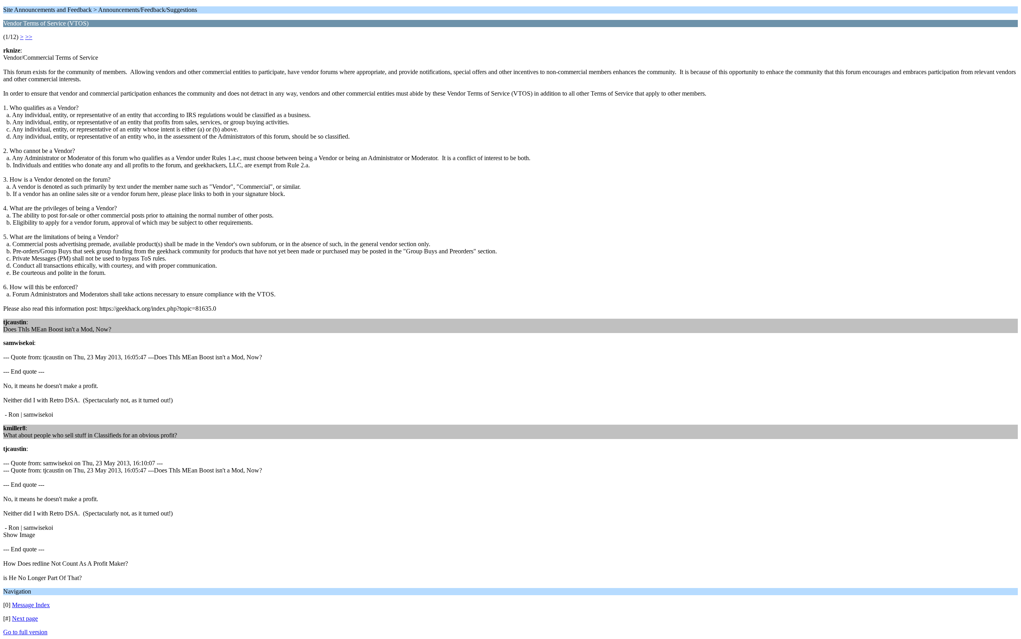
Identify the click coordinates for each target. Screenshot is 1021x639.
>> (28, 36)
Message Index (31, 605)
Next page (25, 618)
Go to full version (25, 632)
